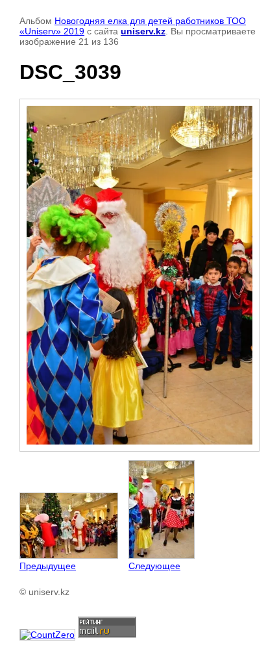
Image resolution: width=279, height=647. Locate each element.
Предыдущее (47, 566)
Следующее (154, 566)
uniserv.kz (143, 31)
